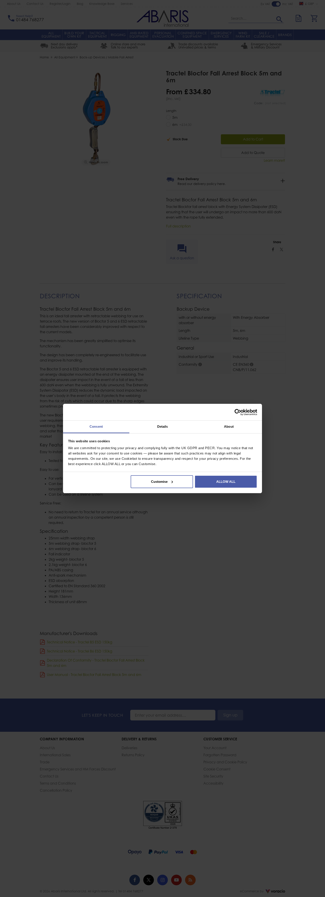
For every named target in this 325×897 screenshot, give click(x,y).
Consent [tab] (96, 426)
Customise (159, 481)
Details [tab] (162, 426)
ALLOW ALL (225, 481)
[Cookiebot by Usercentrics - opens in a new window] (237, 412)
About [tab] (229, 426)
